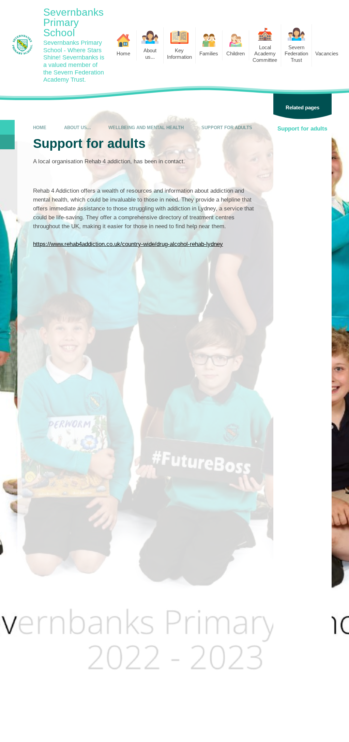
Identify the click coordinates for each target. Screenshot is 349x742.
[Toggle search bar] (7, 127)
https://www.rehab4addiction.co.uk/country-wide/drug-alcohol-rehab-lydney (128, 244)
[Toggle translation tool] (7, 142)
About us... (77, 127)
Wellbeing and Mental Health (146, 127)
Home (39, 127)
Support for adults (226, 127)
